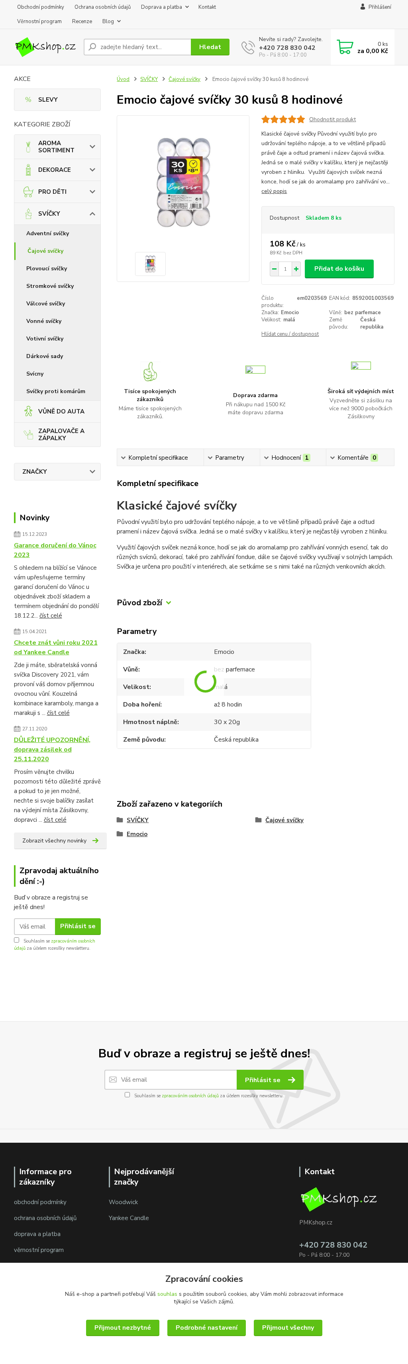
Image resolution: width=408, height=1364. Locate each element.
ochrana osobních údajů (45, 1218)
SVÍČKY (49, 214)
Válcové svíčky (45, 303)
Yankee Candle (129, 1218)
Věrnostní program (39, 21)
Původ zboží (139, 602)
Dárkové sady (44, 356)
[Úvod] (45, 47)
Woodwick (123, 1202)
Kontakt (207, 7)
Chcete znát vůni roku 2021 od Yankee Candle (56, 647)
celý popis (274, 191)
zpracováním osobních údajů (190, 1096)
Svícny (34, 374)
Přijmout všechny (288, 1327)
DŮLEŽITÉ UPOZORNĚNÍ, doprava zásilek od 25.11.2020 (52, 750)
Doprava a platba (161, 7)
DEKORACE (54, 170)
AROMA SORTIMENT (56, 146)
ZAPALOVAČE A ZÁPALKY (61, 434)
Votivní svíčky (44, 338)
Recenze (82, 21)
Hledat (210, 47)
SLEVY (48, 100)
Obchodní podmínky (40, 7)
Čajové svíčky (45, 251)
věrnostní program (39, 1250)
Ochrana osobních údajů (103, 7)
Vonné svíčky (43, 321)
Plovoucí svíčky (46, 268)
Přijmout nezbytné (122, 1327)
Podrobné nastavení (206, 1327)
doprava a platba (37, 1234)
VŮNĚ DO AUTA (61, 411)
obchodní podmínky (40, 1202)
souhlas (167, 1294)
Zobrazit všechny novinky (54, 840)
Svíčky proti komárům (55, 391)
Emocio (137, 834)
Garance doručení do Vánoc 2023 (55, 550)
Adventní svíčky (47, 233)
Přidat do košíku (339, 268)
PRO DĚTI (52, 192)
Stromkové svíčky (50, 286)
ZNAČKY (34, 472)
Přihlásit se (78, 926)
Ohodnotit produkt (332, 119)
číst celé (50, 616)
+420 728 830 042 (287, 47)
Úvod (123, 79)
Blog (108, 21)
